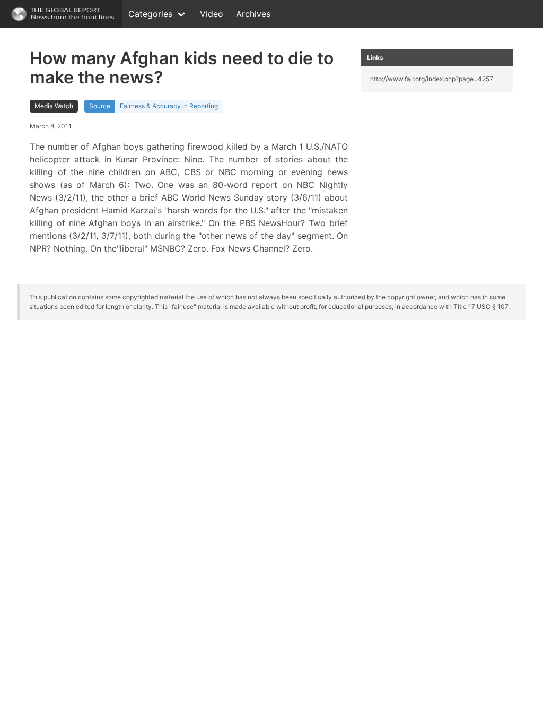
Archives (253, 13)
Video (211, 13)
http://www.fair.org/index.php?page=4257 (431, 79)
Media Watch (53, 106)
